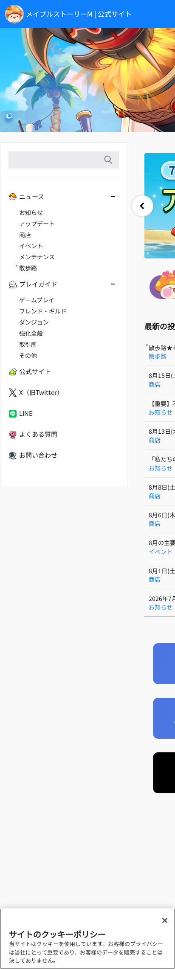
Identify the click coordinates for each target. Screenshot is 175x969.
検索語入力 (108, 160)
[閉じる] (164, 920)
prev (142, 205)
